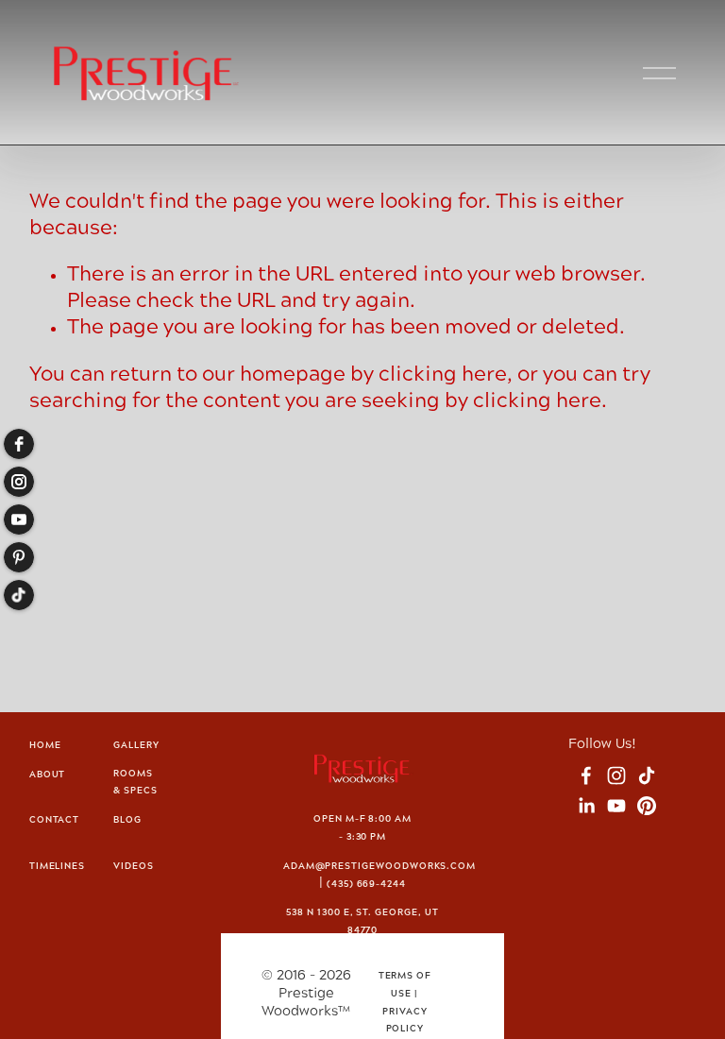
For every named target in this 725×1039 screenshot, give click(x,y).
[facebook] (19, 444)
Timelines (57, 866)
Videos (133, 866)
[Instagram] (616, 775)
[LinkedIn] (586, 805)
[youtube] (19, 519)
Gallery (136, 745)
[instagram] (19, 482)
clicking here (443, 375)
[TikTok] (646, 775)
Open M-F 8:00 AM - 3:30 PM (362, 828)
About (47, 775)
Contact (54, 820)
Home (45, 745)
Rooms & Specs (135, 783)
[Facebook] (586, 775)
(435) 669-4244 (366, 884)
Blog (127, 820)
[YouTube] (616, 805)
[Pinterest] (646, 805)
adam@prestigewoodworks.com (379, 866)
